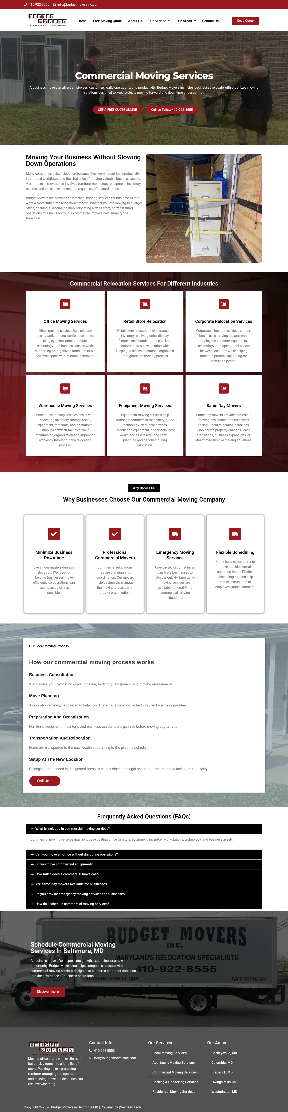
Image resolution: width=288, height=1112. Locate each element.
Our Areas (184, 21)
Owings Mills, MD (224, 1082)
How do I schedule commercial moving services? (72, 904)
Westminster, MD (224, 1092)
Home (82, 21)
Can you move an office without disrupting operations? (76, 854)
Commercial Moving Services (174, 1072)
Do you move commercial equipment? (64, 864)
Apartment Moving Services (173, 1063)
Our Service (157, 21)
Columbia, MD (222, 1063)
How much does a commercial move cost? (67, 874)
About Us (135, 21)
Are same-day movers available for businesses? (72, 884)
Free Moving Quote (107, 21)
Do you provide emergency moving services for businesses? (80, 894)
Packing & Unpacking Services (175, 1082)
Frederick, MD (222, 1072)
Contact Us (210, 21)
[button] (159, 21)
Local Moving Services (169, 1053)
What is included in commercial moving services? (72, 829)
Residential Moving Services (173, 1092)
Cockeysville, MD (224, 1053)
